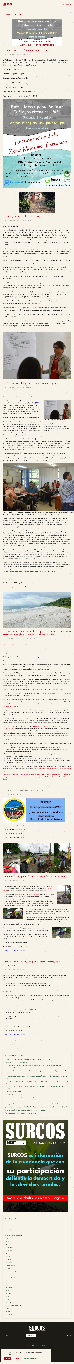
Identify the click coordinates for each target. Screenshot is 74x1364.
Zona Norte (8, 1315)
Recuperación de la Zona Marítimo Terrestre (26, 50)
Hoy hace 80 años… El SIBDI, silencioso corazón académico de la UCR (27, 1060)
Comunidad (26, 387)
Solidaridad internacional (13, 1305)
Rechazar (16, 1358)
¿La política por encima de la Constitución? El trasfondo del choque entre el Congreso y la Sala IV (36, 1107)
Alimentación (9, 1229)
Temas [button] (67, 4)
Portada (61, 4)
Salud (7, 1296)
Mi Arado (8, 1284)
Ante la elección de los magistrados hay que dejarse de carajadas (25, 1110)
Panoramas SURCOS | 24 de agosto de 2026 (19, 1098)
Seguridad (8, 1299)
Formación (8, 1275)
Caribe (7, 1244)
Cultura (7, 1253)
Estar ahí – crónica (11, 1101)
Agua (7, 1223)
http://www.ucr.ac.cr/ (20, 579)
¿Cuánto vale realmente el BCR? (15, 1095)
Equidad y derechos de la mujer (15, 1272)
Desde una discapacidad (13, 1092)
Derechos (31, 220)
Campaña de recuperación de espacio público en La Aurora (34, 876)
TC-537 (19, 544)
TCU (49, 539)
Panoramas (9, 1287)
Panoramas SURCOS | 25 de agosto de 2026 (19, 1063)
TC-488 (18, 546)
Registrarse (30, 1335)
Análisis (25, 220)
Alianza (7, 1226)
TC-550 (10, 542)
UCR (37, 403)
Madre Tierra (26, 54)
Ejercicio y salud (10, 1266)
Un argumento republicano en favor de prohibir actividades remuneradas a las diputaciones (34, 1104)
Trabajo (7, 1308)
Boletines (8, 1241)
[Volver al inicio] (7, 4)
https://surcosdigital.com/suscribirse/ (14, 587)
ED (61, 535)
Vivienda (8, 1311)
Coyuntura (8, 1250)
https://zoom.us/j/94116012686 (34, 92)
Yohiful (46, 1345)
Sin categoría (9, 1302)
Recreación (8, 1293)
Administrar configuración (30, 1358)
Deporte (7, 1256)
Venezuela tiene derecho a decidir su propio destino (21, 1113)
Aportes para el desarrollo (13, 1235)
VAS (33, 439)
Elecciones (8, 1269)
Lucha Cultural (10, 1278)
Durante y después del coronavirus (21, 216)
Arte (6, 1238)
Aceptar (8, 1358)
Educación (8, 1263)
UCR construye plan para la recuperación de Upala (29, 383)
